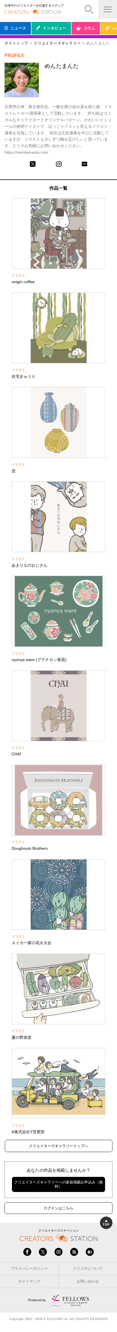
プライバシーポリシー (29, 1268)
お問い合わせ (88, 1281)
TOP (106, 1224)
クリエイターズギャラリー (57, 43)
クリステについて (88, 1268)
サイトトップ (16, 43)
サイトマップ (29, 1281)
